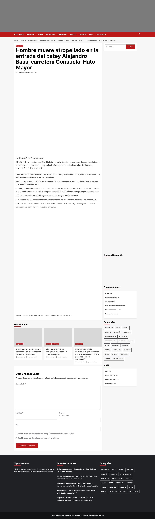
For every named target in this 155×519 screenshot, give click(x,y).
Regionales (62, 34)
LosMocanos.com (111, 314)
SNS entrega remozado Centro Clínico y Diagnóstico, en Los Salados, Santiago (77, 470)
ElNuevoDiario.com (112, 297)
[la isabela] (98, 15)
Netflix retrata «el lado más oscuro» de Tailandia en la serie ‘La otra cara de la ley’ (76, 492)
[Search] (139, 34)
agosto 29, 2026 (32, 357)
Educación (127, 332)
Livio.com (108, 293)
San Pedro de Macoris (64, 315)
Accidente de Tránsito (26, 315)
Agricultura (109, 327)
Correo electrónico (64, 414)
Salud (107, 354)
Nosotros (30, 34)
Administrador (22, 72)
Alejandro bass (38, 315)
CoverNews (88, 515)
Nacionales (50, 34)
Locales (40, 34)
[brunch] (120, 271)
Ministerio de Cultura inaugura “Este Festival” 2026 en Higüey (56, 351)
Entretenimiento (110, 336)
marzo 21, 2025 (32, 72)
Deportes (83, 34)
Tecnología (124, 354)
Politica (107, 349)
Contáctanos (101, 34)
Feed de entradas (111, 375)
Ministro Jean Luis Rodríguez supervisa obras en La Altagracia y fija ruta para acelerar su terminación (87, 354)
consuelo (47, 315)
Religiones (127, 349)
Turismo (72, 34)
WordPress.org (110, 383)
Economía (117, 332)
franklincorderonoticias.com (115, 306)
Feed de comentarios (112, 379)
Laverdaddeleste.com (113, 310)
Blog (91, 34)
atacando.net (110, 301)
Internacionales (110, 341)
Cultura (48, 344)
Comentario (21, 384)
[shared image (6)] (120, 123)
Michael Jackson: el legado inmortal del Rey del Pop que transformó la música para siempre (77, 478)
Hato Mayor (19, 34)
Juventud (122, 341)
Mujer (107, 345)
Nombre (19, 413)
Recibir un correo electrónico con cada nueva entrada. (38, 438)
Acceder (108, 371)
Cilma (118, 327)
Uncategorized (118, 358)
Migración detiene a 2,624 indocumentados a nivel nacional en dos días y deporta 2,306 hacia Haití (75, 499)
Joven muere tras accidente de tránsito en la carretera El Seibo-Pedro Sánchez (28, 351)
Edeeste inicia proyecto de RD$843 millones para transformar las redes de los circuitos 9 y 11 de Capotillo (77, 485)
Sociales (114, 354)
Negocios (125, 345)
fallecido (53, 315)
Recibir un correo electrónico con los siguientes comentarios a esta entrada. (46, 434)
